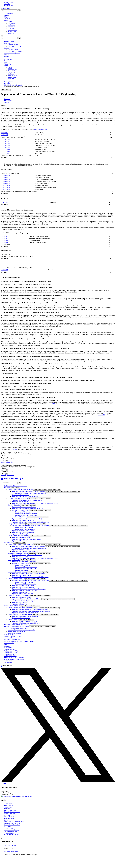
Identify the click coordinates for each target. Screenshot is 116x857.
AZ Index (7, 4)
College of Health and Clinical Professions (20, 607)
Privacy (6, 820)
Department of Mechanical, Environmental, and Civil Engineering (30, 522)
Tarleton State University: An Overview (15, 486)
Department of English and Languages (23, 532)
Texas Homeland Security (11, 830)
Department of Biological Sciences (21, 537)
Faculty (6, 54)
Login (6, 20)
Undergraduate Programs (15, 46)
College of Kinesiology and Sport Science (20, 614)
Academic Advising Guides (12, 53)
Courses (6, 48)
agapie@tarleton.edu (7, 462)
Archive (6, 56)
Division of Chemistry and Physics (25, 601)
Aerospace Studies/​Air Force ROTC (18, 628)
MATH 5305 (4, 135)
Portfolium (11, 28)
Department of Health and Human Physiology (25, 616)
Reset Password (12, 30)
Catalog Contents (9, 41)
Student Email (12, 31)
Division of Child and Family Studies (26, 515)
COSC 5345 (6, 141)
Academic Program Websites (12, 636)
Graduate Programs (13, 44)
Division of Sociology (21, 570)
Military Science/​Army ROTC (16, 631)
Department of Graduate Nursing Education (24, 621)
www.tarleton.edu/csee (40, 129)
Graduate (7, 83)
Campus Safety (8, 807)
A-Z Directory (8, 13)
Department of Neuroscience (20, 604)
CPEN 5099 (4, 270)
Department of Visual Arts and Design (22, 593)
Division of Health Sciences (12, 606)
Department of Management (20, 501)
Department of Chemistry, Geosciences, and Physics (26, 599)
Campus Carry (8, 805)
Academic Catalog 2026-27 (15, 479)
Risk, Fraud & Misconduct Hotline (14, 821)
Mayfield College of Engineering (13, 85)
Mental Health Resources (11, 817)
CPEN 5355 (4, 240)
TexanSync (11, 33)
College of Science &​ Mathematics (18, 535)
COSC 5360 (4, 133)
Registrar (7, 644)
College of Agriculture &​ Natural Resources (20, 489)
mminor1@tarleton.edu (7, 475)
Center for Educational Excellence (14, 657)
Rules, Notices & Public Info (12, 823)
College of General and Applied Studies (15, 624)
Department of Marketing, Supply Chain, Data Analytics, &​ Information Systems (35, 503)
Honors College (8, 634)
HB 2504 (7, 815)
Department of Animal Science (20, 495)
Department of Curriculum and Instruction (24, 507)
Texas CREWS (8, 828)
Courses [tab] (6, 102)
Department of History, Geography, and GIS (24, 590)
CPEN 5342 (6, 151)
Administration (8, 662)
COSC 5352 (6, 145)
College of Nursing (13, 619)
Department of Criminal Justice (24, 527)
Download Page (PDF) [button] (11, 851)
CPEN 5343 (4, 236)
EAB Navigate (12, 23)
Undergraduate (8, 542)
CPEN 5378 (4, 242)
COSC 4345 (51, 404)
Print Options (6, 90)
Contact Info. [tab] (8, 100)
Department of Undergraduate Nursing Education (26, 623)
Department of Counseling (22, 512)
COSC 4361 (14, 449)
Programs (7, 43)
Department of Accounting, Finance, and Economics (27, 500)
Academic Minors (9, 638)
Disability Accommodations (12, 812)
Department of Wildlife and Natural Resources (25, 496)
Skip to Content (8, 2)
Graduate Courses (13, 49)
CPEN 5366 (6, 153)
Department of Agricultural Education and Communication (28, 491)
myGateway (11, 25)
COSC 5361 (6, 147)
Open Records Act (9, 818)
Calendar (7, 15)
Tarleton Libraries (9, 649)
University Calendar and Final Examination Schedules (19, 641)
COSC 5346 (6, 139)
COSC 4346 (101, 415)
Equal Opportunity (9, 813)
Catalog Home (8, 5)
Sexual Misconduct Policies (12, 825)
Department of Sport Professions (21, 618)
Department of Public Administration (25, 529)
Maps (6, 17)
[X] (58, 782)
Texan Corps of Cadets (14, 633)
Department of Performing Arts (20, 534)
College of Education (14, 505)
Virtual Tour (7, 18)
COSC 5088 (4, 202)
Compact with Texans (10, 810)
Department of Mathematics (19, 541)
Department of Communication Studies (23, 530)
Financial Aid (8, 647)
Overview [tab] (7, 99)
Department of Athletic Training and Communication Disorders (30, 609)
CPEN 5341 (6, 149)
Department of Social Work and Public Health (25, 612)
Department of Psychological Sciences (26, 513)
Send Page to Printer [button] (10, 845)
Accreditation (8, 661)
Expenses (7, 646)
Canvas (10, 21)
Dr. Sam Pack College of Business (18, 498)
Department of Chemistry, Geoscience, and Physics (26, 539)
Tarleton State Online (10, 656)
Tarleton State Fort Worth (11, 651)
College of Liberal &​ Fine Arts (16, 524)
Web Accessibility (9, 833)
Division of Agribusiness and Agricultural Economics (30, 493)
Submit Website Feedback (11, 834)
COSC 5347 (6, 143)
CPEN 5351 (4, 238)
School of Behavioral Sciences (20, 510)
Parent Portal (11, 26)
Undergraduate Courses (14, 51)
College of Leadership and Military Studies (16, 626)
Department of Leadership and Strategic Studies (21, 630)
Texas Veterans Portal (10, 831)
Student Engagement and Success (14, 659)
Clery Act (7, 808)
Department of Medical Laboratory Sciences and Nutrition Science (31, 611)
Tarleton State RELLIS (11, 652)
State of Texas (8, 826)
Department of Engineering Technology (23, 520)
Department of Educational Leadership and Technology (27, 508)
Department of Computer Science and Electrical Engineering (29, 519)
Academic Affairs (9, 643)
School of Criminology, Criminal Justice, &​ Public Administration (30, 525)
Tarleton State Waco (10, 654)
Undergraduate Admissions (12, 639)
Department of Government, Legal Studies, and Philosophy (28, 589)
